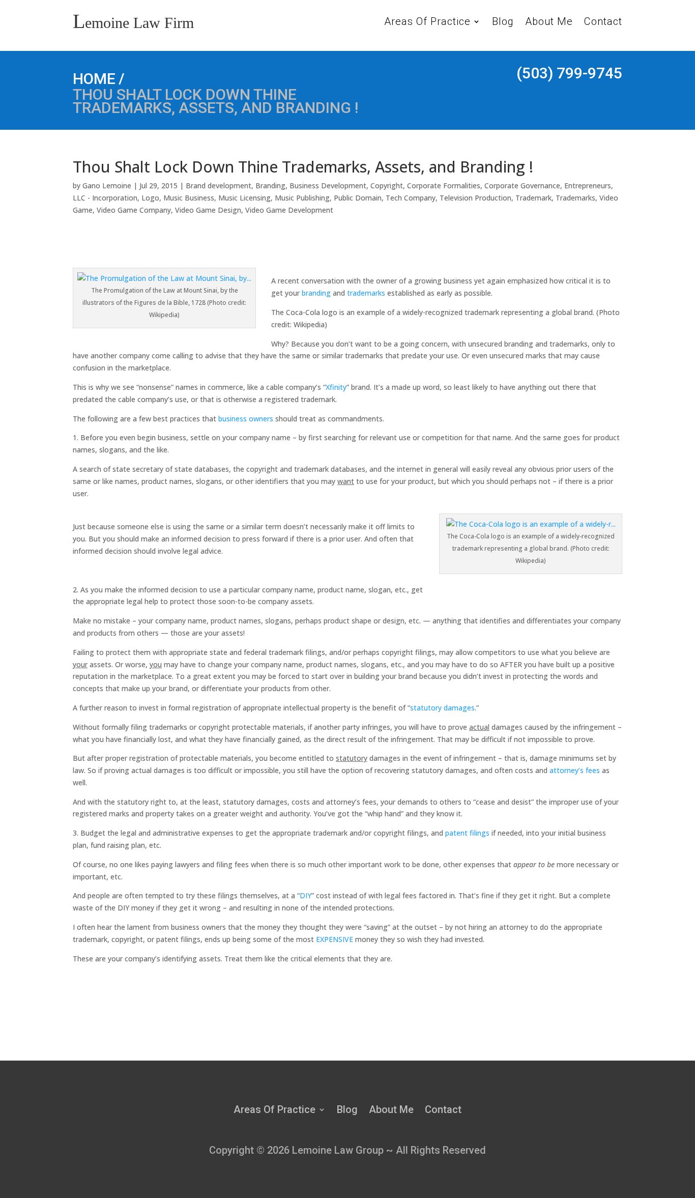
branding (316, 293)
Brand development (218, 185)
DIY (305, 895)
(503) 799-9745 (569, 73)
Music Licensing (244, 198)
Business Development (327, 185)
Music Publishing (302, 198)
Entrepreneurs (587, 185)
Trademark (533, 198)
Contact (603, 22)
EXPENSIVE (334, 939)
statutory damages (442, 707)
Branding (270, 185)
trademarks (366, 293)
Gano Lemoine (106, 185)
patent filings (467, 833)
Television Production (475, 198)
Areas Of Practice (427, 22)
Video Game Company (134, 210)
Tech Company (411, 198)
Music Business (188, 198)
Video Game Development (289, 210)
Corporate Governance (522, 185)
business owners (245, 418)
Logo (150, 198)
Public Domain (358, 198)
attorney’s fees (574, 770)
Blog (503, 22)
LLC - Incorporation (105, 198)
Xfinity (336, 387)
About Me (549, 22)
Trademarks (575, 198)
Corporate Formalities (443, 185)
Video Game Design (208, 210)
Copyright (386, 185)
